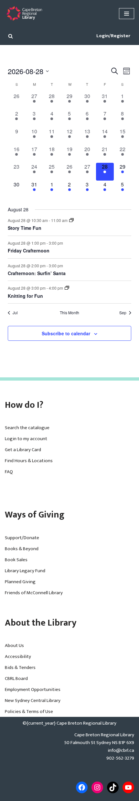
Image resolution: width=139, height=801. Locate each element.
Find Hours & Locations (29, 461)
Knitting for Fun (25, 296)
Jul (15, 312)
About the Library (41, 622)
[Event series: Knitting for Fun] (67, 288)
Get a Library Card (23, 450)
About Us (14, 645)
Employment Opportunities (32, 689)
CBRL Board (16, 678)
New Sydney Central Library (32, 700)
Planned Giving (20, 582)
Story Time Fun (24, 228)
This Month (69, 312)
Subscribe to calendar (66, 333)
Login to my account (26, 439)
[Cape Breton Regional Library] (24, 13)
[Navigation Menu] (126, 13)
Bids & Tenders (20, 667)
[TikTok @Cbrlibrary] (113, 787)
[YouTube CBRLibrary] (128, 787)
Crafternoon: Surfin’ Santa (37, 273)
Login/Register (113, 36)
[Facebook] (82, 787)
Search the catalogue (27, 428)
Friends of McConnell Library (34, 593)
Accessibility (18, 656)
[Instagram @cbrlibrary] (97, 787)
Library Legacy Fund (25, 571)
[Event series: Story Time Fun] (71, 220)
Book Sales (16, 560)
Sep (122, 312)
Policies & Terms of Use (29, 711)
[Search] (10, 36)
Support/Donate (22, 538)
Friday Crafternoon (28, 250)
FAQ (9, 472)
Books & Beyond (21, 549)
